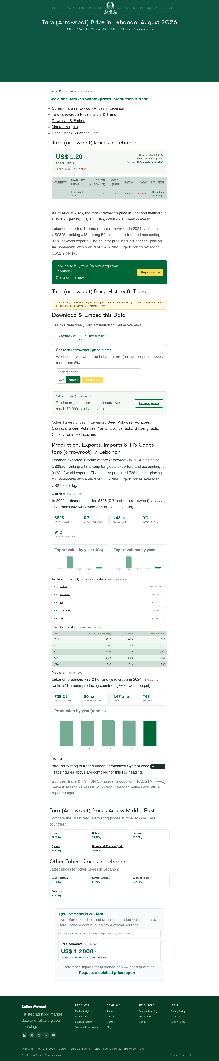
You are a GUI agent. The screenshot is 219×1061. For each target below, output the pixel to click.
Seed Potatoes (119, 422)
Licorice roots (121, 428)
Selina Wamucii (34, 1007)
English (166, 8)
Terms (183, 1055)
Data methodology (149, 1011)
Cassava (59, 428)
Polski (142, 1049)
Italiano (97, 1049)
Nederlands (130, 1049)
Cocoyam (87, 434)
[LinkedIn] (24, 1035)
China (63, 586)
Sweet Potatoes (82, 428)
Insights (57, 8)
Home (72, 29)
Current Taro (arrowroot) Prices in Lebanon (88, 108)
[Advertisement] (110, 55)
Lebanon (127, 29)
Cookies (193, 1055)
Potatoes (142, 422)
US (61, 618)
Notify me (92, 380)
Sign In (138, 8)
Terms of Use (177, 1016)
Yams (102, 428)
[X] (32, 1035)
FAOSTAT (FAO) (151, 781)
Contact (124, 8)
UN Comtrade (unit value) (149, 162)
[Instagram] (46, 1035)
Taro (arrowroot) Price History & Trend (84, 114)
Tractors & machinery (86, 1027)
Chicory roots (63, 434)
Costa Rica (66, 610)
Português (74, 1049)
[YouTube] (53, 1035)
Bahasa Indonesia (112, 1049)
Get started (145, 1016)
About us (112, 1011)
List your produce (149, 403)
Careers (111, 1016)
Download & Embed (68, 121)
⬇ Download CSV (66, 335)
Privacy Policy (177, 1011)
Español (86, 1049)
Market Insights (65, 127)
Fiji (61, 602)
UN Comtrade (102, 781)
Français (50, 1049)
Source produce (83, 1022)
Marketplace (76, 8)
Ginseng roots (146, 428)
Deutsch (62, 1049)
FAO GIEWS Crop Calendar (105, 787)
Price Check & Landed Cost (75, 133)
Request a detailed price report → (109, 972)
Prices (116, 29)
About (109, 8)
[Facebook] (39, 1035)
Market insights (83, 1011)
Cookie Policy (177, 1022)
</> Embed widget (95, 335)
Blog (109, 1027)
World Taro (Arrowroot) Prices (94, 29)
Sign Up (152, 8)
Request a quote (150, 272)
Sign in (142, 1022)
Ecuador (65, 594)
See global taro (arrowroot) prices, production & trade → (101, 99)
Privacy (173, 1055)
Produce (95, 8)
